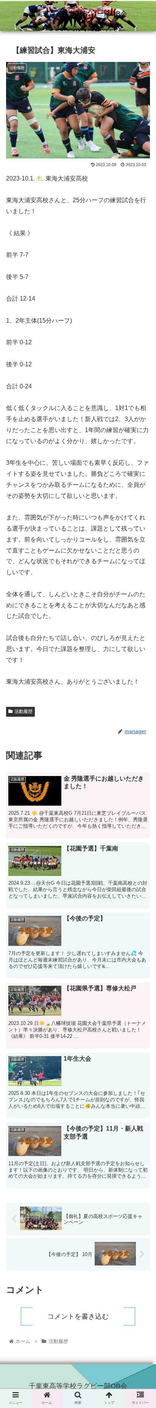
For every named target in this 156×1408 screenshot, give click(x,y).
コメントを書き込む (78, 1316)
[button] (140, 924)
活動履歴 (23, 711)
